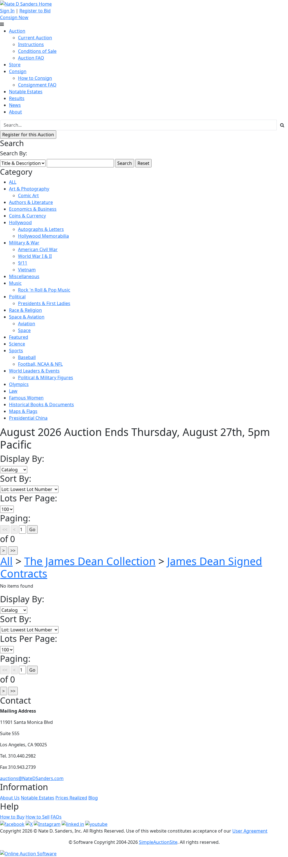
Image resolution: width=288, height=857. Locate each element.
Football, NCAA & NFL (40, 364)
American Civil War (38, 249)
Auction (17, 31)
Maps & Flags (23, 411)
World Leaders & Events (34, 371)
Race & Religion (25, 310)
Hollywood (20, 222)
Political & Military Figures (45, 377)
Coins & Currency (27, 216)
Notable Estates (25, 91)
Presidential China (28, 418)
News (15, 105)
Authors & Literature (31, 202)
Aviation (26, 323)
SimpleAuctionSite (158, 842)
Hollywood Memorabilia (43, 236)
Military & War (24, 243)
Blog (93, 798)
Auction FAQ (31, 58)
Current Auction (35, 38)
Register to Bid (35, 11)
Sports (16, 350)
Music (15, 283)
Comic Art (28, 195)
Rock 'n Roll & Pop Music (44, 290)
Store (15, 65)
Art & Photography (29, 189)
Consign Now (14, 17)
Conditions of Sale (37, 51)
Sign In (7, 11)
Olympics (19, 384)
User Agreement (249, 831)
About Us (10, 798)
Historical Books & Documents (41, 404)
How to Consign (35, 78)
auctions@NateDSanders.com (32, 778)
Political (17, 297)
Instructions (31, 44)
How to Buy (12, 817)
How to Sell (38, 817)
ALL (12, 182)
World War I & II (35, 256)
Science (17, 344)
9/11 (22, 263)
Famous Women (26, 398)
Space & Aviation (26, 317)
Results (16, 98)
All (6, 561)
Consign (17, 71)
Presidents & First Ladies (44, 303)
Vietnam (27, 270)
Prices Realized (71, 798)
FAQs (56, 817)
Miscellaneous (24, 276)
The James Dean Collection (90, 561)
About (15, 112)
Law (13, 391)
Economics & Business (33, 209)
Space (24, 330)
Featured (18, 337)
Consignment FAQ (37, 85)
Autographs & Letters (41, 229)
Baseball (27, 357)
